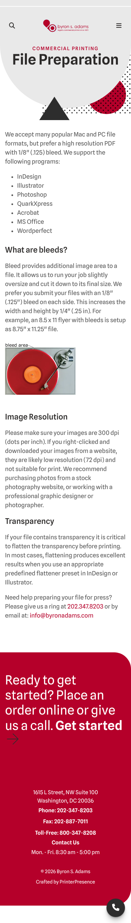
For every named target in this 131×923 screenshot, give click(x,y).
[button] (12, 26)
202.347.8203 (85, 606)
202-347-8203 (115, 908)
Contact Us (66, 842)
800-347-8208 (77, 832)
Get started (89, 725)
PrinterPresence (77, 882)
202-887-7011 (71, 821)
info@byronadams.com (61, 615)
